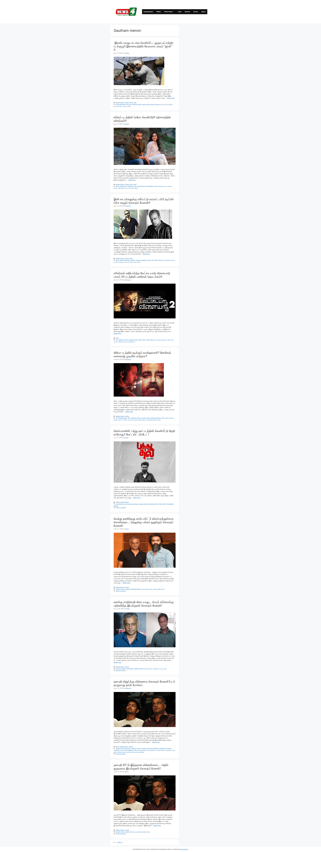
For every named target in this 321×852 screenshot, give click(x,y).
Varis (135, 750)
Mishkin (158, 418)
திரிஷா (125, 419)
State (179, 11)
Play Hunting (150, 339)
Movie (155, 260)
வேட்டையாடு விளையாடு (129, 341)
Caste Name (129, 668)
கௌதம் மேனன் (167, 260)
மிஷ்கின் (140, 419)
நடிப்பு (135, 262)
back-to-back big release (131, 504)
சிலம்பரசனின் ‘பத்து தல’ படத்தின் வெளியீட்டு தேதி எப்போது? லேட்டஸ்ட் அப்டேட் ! (144, 432)
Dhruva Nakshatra (121, 104)
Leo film (143, 418)
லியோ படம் (145, 419)
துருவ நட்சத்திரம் (118, 106)
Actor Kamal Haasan (121, 418)
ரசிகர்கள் (120, 341)
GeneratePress (183, 849)
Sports (203, 11)
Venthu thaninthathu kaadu (133, 589)
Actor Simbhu (119, 504)
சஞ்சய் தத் (120, 419)
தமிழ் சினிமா (121, 188)
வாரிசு (136, 752)
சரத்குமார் (158, 750)
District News (168, 11)
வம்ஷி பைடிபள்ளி (130, 752)
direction (133, 260)
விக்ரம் (129, 106)
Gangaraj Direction (126, 748)
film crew (128, 104)
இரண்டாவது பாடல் (159, 104)
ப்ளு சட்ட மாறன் (163, 668)
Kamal (140, 339)
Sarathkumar (163, 748)
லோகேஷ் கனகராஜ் (152, 419)
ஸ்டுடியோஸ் (141, 752)
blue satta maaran (121, 668)
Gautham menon (137, 104)
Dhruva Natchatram (121, 186)
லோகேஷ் (144, 832)
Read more (170, 98)
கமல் (155, 339)
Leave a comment (121, 507)
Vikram (152, 104)
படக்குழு (125, 106)
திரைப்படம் (121, 262)
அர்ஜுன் (167, 418)
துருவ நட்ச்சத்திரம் (129, 188)
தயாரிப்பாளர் (168, 750)
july (152, 260)
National (187, 11)
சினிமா (163, 750)
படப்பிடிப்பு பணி (169, 339)
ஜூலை (173, 260)
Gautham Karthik (143, 504)
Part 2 (144, 339)
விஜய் (159, 419)
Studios (169, 748)
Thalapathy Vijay (118, 750)
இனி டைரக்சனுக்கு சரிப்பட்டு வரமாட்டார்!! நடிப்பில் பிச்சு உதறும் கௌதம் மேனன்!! (144, 200)
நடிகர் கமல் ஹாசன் (132, 419)
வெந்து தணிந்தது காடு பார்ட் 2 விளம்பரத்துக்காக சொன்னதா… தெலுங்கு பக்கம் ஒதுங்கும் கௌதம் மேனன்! (144, 522)
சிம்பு (151, 589)
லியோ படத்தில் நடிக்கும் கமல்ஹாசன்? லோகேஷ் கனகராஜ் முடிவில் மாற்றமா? (142, 354)
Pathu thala (162, 504)
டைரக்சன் (116, 262)
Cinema (195, 11)
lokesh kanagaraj (151, 418)
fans (117, 339)
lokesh (127, 832)
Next (120, 842)
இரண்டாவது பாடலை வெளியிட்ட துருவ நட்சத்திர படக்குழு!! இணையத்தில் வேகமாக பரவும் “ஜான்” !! (144, 46)
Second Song (146, 104)
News (131, 102)
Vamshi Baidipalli (128, 750)
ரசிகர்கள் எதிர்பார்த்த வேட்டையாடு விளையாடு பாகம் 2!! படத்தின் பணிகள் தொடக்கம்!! (142, 274)
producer (144, 748)
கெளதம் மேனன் (169, 104)
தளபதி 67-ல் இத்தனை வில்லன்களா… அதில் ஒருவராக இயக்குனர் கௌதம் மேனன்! (141, 766)
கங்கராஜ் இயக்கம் (141, 750)
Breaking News (148, 11)
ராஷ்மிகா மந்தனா (121, 752)
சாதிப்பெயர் (155, 668)
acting (117, 260)
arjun (129, 418)
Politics (158, 11)
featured (138, 260)
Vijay (162, 418)
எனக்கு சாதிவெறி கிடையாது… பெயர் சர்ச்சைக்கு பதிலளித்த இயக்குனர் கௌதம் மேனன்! (144, 603)
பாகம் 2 (115, 341)
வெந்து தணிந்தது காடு (158, 589)
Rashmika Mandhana (153, 748)
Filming (126, 339)
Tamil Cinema (149, 186)
